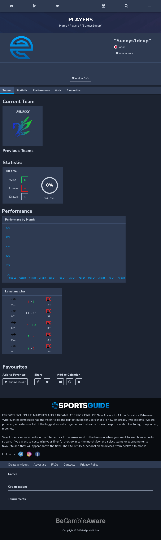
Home (63, 26)
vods (58, 90)
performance (41, 90)
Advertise (40, 465)
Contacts (69, 465)
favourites (74, 90)
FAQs (54, 465)
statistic (22, 90)
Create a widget (18, 465)
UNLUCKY (23, 112)
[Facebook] (37, 381)
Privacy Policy (89, 465)
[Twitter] (47, 381)
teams (7, 90)
